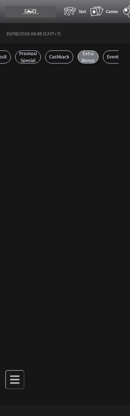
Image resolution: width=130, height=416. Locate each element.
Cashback (59, 56)
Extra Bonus (88, 57)
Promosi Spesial (28, 57)
